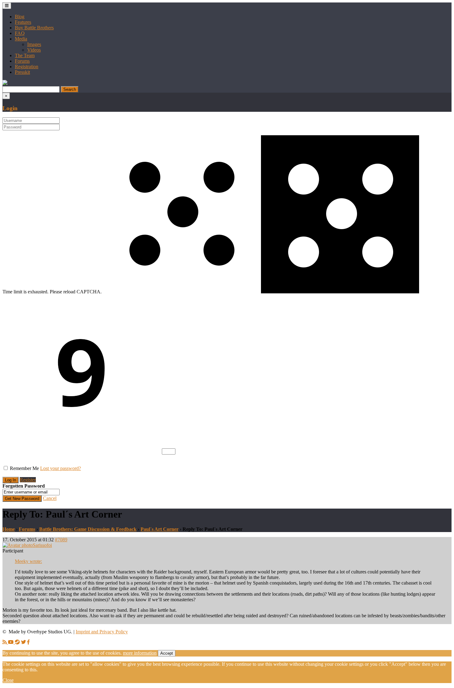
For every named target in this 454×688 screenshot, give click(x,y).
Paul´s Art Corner (160, 529)
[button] (4, 83)
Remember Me (24, 468)
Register (28, 479)
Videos (34, 49)
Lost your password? (60, 468)
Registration (26, 66)
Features (23, 22)
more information (140, 653)
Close (8, 680)
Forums (22, 61)
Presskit (22, 72)
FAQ (20, 33)
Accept (166, 653)
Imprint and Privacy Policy (102, 631)
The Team (25, 55)
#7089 (61, 539)
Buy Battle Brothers (34, 27)
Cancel (50, 498)
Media (21, 38)
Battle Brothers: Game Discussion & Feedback (88, 529)
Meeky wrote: (28, 561)
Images (34, 44)
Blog (19, 16)
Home (8, 529)
